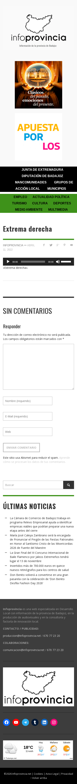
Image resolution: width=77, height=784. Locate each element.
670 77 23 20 (51, 636)
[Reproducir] (8, 262)
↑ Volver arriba (38, 777)
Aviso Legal (52, 773)
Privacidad (67, 773)
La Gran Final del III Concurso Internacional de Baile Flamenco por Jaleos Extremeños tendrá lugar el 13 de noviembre (39, 557)
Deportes (62, 203)
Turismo (19, 203)
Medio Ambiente (29, 209)
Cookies (38, 773)
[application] (38, 262)
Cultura (40, 203)
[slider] (66, 261)
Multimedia (58, 209)
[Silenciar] (58, 262)
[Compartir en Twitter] (51, 245)
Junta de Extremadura (42, 169)
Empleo (20, 197)
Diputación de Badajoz (42, 176)
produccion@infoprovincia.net (22, 636)
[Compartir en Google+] (57, 245)
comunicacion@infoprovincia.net (23, 650)
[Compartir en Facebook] (44, 245)
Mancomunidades (31, 182)
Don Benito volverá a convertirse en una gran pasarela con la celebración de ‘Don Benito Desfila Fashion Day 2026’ (39, 579)
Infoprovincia (13, 245)
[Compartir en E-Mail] (71, 245)
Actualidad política (51, 197)
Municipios (56, 188)
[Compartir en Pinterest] (64, 245)
